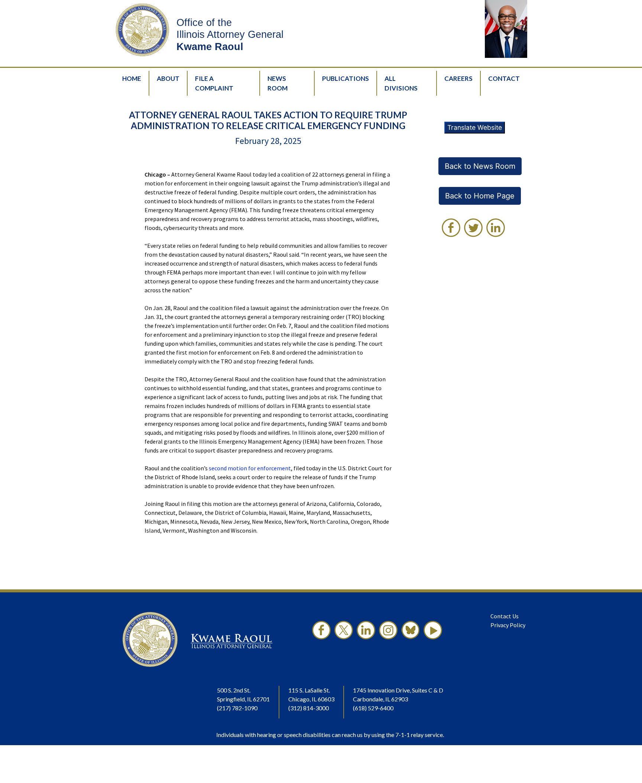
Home (131, 78)
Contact (504, 78)
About (168, 78)
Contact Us (504, 616)
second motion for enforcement (250, 468)
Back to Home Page (480, 195)
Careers (458, 78)
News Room (278, 83)
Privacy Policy (507, 625)
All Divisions (401, 83)
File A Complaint (214, 83)
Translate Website (474, 127)
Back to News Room (480, 166)
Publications (345, 78)
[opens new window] (451, 228)
